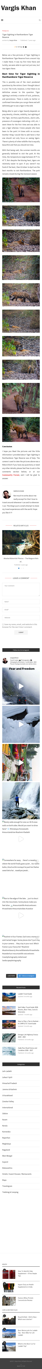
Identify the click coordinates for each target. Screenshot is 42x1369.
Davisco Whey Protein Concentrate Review (25, 1299)
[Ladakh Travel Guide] (9, 997)
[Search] (40, 20)
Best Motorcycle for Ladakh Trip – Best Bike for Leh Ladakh (27, 1332)
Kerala (4, 1125)
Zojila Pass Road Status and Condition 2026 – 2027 (27, 1049)
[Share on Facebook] (18, 47)
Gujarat (5, 1162)
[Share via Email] (26, 47)
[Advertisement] (21, 1221)
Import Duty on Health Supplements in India (26, 1286)
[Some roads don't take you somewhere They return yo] (21, 686)
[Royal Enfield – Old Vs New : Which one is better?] (9, 1320)
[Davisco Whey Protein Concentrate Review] (9, 1301)
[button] (4, 549)
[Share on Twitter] (21, 47)
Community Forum (10, 475)
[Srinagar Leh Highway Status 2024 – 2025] (9, 1037)
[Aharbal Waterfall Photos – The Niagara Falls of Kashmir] (21, 542)
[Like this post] (17, 47)
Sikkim (5, 1113)
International (7, 1107)
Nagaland (6, 1150)
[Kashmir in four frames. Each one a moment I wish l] (21, 953)
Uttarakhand (7, 1095)
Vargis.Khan (13, 40)
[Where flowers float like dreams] (21, 762)
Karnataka (6, 1131)
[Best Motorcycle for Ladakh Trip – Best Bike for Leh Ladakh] (9, 1333)
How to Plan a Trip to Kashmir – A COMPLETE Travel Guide (29, 1022)
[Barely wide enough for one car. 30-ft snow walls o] (21, 838)
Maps (4, 1180)
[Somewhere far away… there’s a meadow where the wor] (21, 877)
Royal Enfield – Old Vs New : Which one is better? (27, 1318)
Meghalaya (6, 1144)
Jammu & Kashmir (9, 1089)
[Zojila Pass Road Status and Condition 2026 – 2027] (9, 1051)
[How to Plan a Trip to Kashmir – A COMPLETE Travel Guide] (9, 1024)
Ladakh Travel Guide (25, 994)
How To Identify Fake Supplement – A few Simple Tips (27, 1273)
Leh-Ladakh (7, 1071)
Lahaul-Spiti (7, 1077)
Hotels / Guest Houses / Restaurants (16, 1174)
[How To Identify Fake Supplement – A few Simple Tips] (9, 1274)
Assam (4, 1119)
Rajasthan (6, 1138)
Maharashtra (7, 1168)
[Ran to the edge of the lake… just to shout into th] (21, 915)
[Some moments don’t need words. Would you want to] (21, 800)
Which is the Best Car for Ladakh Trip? (26, 1345)
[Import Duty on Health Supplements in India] (9, 1287)
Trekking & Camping (10, 1192)
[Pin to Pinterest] (23, 47)
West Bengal (7, 1156)
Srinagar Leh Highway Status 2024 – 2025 (28, 1036)
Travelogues (7, 1186)
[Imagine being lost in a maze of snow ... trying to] (21, 724)
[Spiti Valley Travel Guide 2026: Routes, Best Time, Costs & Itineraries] (9, 1010)
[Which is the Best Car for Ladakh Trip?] (9, 1347)
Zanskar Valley (8, 1101)
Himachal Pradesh (9, 1083)
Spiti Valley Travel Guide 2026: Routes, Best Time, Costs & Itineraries (28, 1009)
